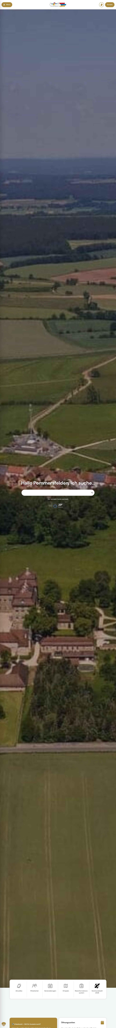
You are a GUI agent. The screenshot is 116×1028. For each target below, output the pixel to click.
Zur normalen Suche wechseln (58, 499)
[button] (58, 505)
